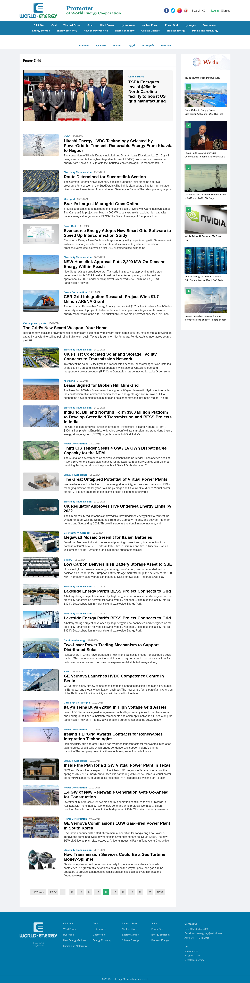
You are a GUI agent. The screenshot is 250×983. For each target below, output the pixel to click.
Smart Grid (70, 226)
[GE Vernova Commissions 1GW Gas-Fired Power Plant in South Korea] (41, 829)
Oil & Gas (39, 25)
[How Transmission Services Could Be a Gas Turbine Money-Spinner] (41, 861)
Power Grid (171, 25)
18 (123, 892)
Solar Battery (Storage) (77, 532)
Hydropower (128, 25)
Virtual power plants (34, 323)
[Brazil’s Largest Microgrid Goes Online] (41, 210)
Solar (90, 25)
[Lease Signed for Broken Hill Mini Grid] (41, 390)
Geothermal (209, 25)
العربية (132, 45)
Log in (215, 10)
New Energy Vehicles (96, 30)
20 (140, 892)
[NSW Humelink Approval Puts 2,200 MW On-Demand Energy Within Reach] (41, 264)
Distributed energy (74, 640)
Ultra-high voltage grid (77, 702)
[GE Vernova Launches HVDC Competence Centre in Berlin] (41, 682)
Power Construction (75, 292)
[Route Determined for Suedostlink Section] (41, 180)
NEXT (160, 892)
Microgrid (69, 199)
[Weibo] (186, 10)
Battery (68, 559)
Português (148, 45)
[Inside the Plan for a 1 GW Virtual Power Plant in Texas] (41, 770)
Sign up (225, 10)
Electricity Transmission (78, 172)
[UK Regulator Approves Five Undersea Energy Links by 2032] (41, 507)
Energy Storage (41, 30)
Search (196, 10)
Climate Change (150, 30)
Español (117, 45)
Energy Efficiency (67, 30)
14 (89, 892)
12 (72, 892)
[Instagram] (179, 10)
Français (84, 45)
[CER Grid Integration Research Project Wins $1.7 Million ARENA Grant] (41, 301)
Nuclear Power (150, 25)
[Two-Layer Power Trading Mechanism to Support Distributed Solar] (41, 648)
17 (114, 892)
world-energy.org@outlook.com (207, 933)
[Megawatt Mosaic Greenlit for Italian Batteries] (41, 541)
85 (150, 892)
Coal (54, 25)
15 (97, 892)
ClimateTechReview (194, 960)
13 (80, 892)
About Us (189, 938)
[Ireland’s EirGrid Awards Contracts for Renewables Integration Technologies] (41, 734)
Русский (101, 45)
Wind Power (107, 25)
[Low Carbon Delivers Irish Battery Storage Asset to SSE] (41, 567)
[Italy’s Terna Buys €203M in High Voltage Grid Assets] (41, 713)
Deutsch (166, 45)
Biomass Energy (175, 30)
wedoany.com (191, 951)
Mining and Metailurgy (205, 30)
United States (136, 76)
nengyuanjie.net (192, 955)
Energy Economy (125, 30)
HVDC (67, 136)
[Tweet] (173, 10)
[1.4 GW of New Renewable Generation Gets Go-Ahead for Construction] (41, 795)
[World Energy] (70, 10)
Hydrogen (190, 25)
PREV (53, 892)
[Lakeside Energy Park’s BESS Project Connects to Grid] (41, 594)
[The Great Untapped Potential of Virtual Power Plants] (41, 481)
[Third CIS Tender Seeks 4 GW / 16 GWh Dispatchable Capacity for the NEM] (41, 450)
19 (131, 892)
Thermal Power (72, 25)
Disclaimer (203, 938)
